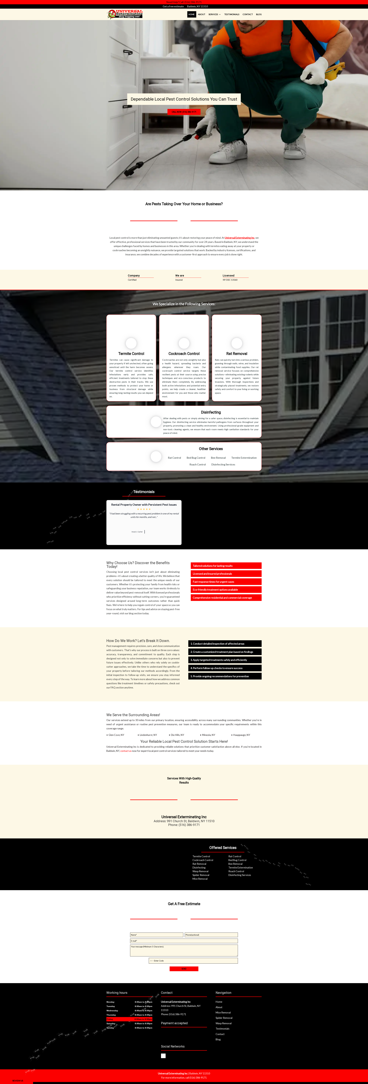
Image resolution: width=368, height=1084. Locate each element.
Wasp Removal (224, 1023)
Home (192, 14)
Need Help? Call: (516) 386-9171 (184, 2)
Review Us (17, 1080)
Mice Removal (223, 1012)
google (163, 1056)
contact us (126, 750)
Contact (248, 14)
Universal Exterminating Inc (239, 237)
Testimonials (231, 14)
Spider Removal (224, 1017)
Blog (259, 14)
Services (213, 14)
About (201, 14)
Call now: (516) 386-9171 (184, 112)
